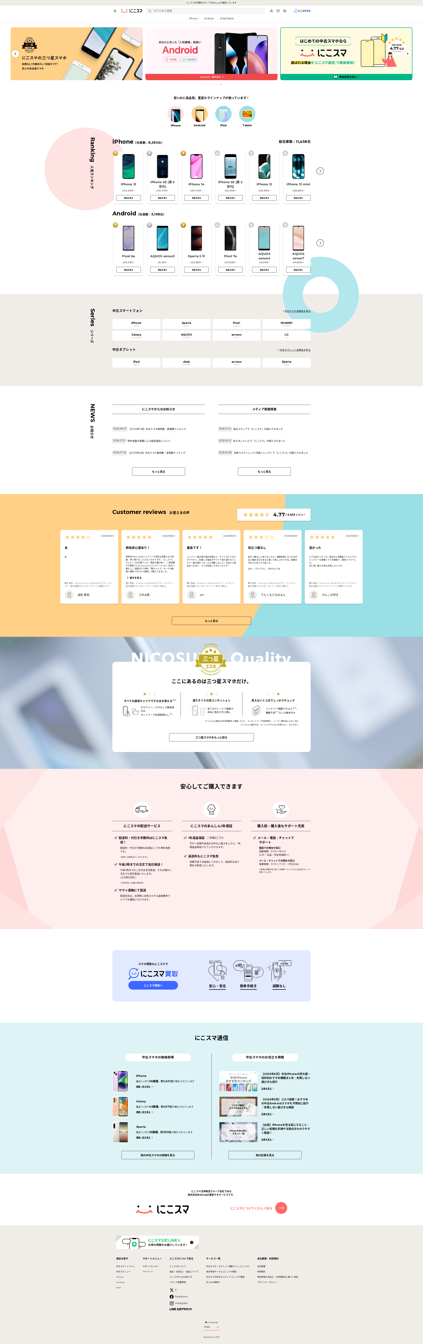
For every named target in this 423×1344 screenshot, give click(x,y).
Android (120, 1282)
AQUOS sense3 (162, 256)
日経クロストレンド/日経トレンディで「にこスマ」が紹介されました (271, 452)
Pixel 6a (128, 256)
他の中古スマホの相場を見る (158, 1155)
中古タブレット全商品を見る (295, 349)
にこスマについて (178, 1266)
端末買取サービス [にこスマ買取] (221, 1271)
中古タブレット (123, 1271)
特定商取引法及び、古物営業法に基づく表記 (277, 1277)
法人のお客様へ (213, 1282)
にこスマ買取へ (153, 985)
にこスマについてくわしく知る (251, 1208)
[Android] (199, 114)
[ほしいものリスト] (278, 11)
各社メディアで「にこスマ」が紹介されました (258, 429)
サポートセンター (151, 1266)
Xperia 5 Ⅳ (196, 256)
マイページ (148, 1271)
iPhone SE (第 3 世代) (162, 184)
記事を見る (266, 1088)
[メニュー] (115, 11)
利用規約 (261, 1271)
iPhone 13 (128, 184)
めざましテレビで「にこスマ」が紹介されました (259, 440)
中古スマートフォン (125, 1266)
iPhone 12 (264, 184)
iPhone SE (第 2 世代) (230, 184)
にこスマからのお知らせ (181, 1277)
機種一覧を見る (143, 1086)
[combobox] (208, 11)
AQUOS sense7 (298, 256)
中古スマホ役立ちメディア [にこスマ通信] (225, 1277)
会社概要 (261, 1266)
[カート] (284, 11)
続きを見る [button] (136, 577)
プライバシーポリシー (267, 1282)
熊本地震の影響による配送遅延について (149, 440)
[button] (320, 171)
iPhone (119, 1277)
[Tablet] (247, 114)
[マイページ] (271, 11)
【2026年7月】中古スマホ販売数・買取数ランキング (157, 429)
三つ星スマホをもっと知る (211, 737)
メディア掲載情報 (178, 1282)
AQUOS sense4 (264, 256)
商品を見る (128, 198)
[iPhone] (176, 114)
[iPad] (223, 114)
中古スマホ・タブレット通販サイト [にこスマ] (227, 1266)
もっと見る (158, 471)
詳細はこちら (217, 837)
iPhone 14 (197, 184)
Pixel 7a (230, 256)
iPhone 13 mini (298, 184)
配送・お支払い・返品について (184, 1271)
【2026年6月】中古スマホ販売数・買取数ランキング (156, 452)
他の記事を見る (265, 1155)
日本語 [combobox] (207, 1327)
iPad (118, 1287)
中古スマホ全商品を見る (298, 311)
